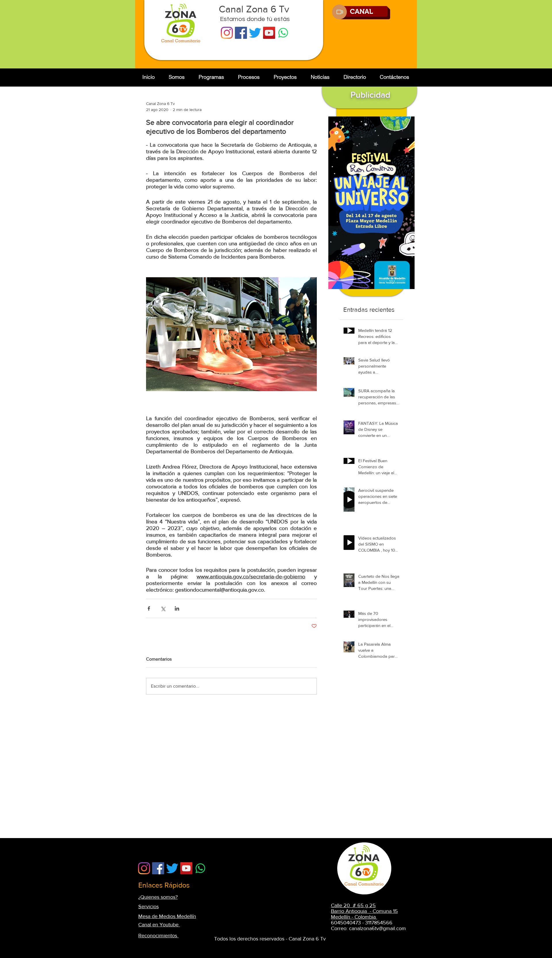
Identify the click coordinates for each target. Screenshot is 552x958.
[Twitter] (255, 33)
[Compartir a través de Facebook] (149, 608)
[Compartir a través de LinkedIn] (177, 608)
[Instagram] (227, 33)
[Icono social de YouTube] (269, 33)
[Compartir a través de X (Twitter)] (163, 608)
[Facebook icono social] (241, 33)
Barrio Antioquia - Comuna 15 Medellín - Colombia (364, 914)
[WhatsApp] (283, 33)
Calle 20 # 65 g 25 (353, 905)
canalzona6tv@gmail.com (377, 928)
